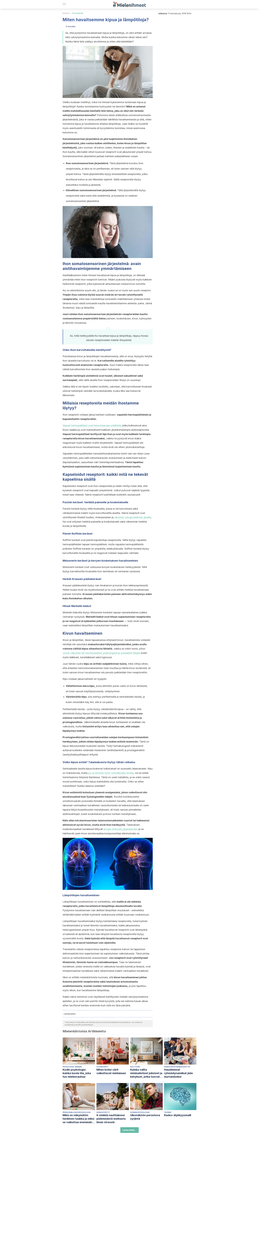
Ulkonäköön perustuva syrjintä (145, 1117)
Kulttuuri (66, 13)
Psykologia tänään (72, 1067)
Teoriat (168, 1112)
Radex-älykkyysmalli (177, 1115)
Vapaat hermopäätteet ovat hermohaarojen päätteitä (92, 425)
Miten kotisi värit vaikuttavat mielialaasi (111, 1071)
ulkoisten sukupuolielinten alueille (132, 517)
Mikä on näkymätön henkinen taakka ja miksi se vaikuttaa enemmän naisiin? (78, 1119)
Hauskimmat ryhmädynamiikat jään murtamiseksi (178, 1073)
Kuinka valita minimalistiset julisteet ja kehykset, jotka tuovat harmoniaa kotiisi (146, 1073)
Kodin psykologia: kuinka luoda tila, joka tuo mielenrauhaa (77, 1073)
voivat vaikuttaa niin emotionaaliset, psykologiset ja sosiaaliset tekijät (101, 653)
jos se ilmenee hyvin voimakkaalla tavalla (111, 773)
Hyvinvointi (102, 1067)
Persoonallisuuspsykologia (77, 1112)
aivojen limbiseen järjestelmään (120, 829)
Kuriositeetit (77, 13)
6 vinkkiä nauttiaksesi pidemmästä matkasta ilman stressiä (111, 1119)
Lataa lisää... (129, 1130)
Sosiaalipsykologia (139, 1112)
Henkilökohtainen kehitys (177, 1067)
